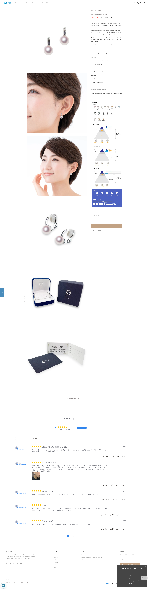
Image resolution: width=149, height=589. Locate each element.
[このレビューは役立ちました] (122, 485)
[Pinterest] (98, 215)
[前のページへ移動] (65, 536)
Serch (55, 555)
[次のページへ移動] (76, 536)
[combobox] (21, 438)
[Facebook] (94, 215)
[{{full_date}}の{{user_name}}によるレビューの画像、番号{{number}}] (36, 476)
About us (56, 557)
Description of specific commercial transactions (91, 557)
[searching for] (138, 3)
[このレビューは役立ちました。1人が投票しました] (122, 456)
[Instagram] (13, 563)
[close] (145, 566)
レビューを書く (82, 428)
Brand (33, 3)
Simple (22, 3)
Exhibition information (50, 3)
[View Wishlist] (141, 3)
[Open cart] (144, 3)
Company (56, 562)
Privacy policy (84, 560)
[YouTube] (21, 563)
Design (27, 3)
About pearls (40, 3)
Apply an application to (130, 564)
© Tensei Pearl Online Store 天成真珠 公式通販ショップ (17, 583)
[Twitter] (96, 215)
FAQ (59, 3)
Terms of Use (84, 555)
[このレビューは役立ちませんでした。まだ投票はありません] (124, 456)
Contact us (56, 560)
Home (16, 3)
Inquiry (65, 3)
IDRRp (128, 3)
